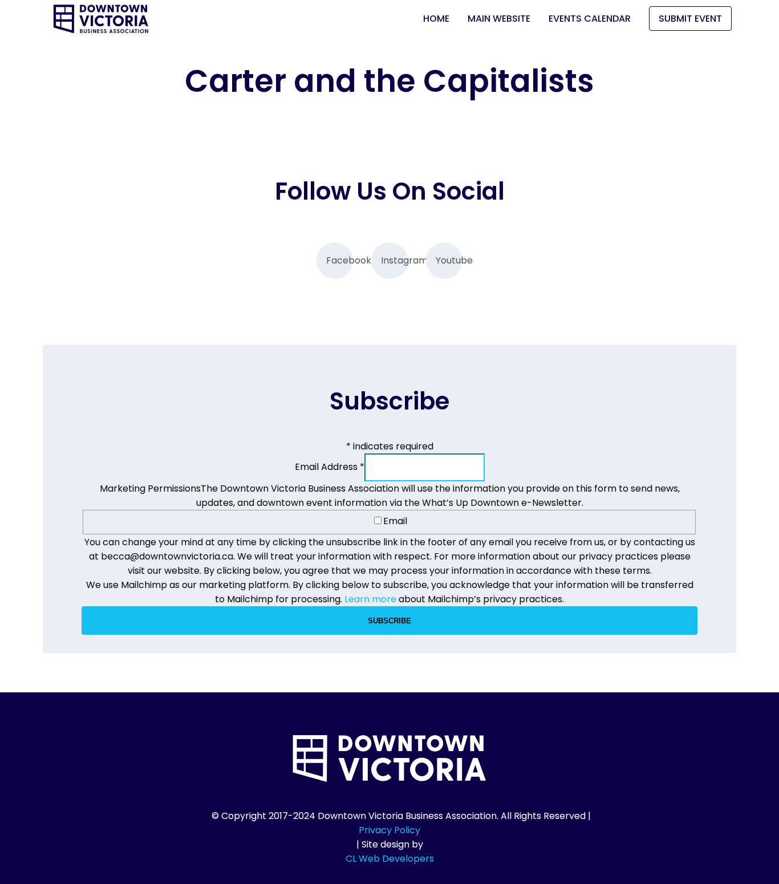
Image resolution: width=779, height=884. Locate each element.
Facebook (339, 260)
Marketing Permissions (150, 488)
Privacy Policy (389, 830)
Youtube (449, 260)
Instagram (394, 260)
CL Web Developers (390, 858)
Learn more (370, 599)
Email (395, 521)
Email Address (329, 466)
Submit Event (690, 18)
